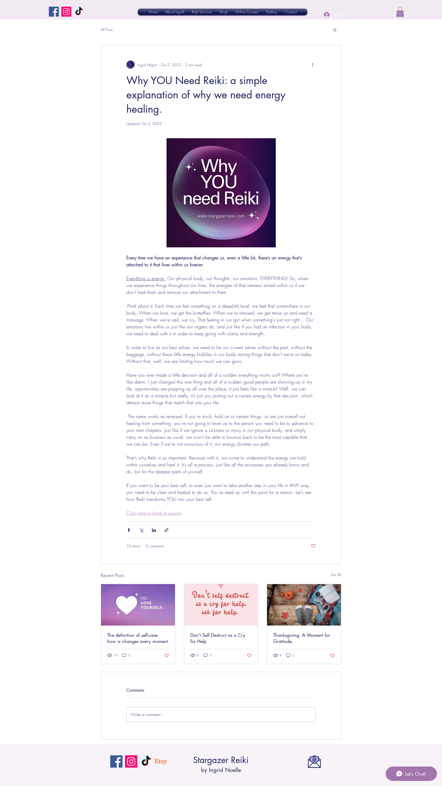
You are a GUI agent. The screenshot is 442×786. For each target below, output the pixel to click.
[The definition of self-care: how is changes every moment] (138, 605)
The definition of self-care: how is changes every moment (137, 638)
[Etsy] (161, 761)
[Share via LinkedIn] (153, 530)
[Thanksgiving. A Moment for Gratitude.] (304, 605)
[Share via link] (166, 530)
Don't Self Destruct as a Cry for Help (217, 638)
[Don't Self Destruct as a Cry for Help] (221, 605)
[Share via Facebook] (128, 530)
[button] (400, 12)
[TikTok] (79, 12)
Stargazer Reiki (221, 760)
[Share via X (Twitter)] (141, 530)
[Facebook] (54, 12)
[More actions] (313, 65)
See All (336, 574)
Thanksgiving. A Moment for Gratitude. (301, 638)
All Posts (107, 29)
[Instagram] (66, 12)
